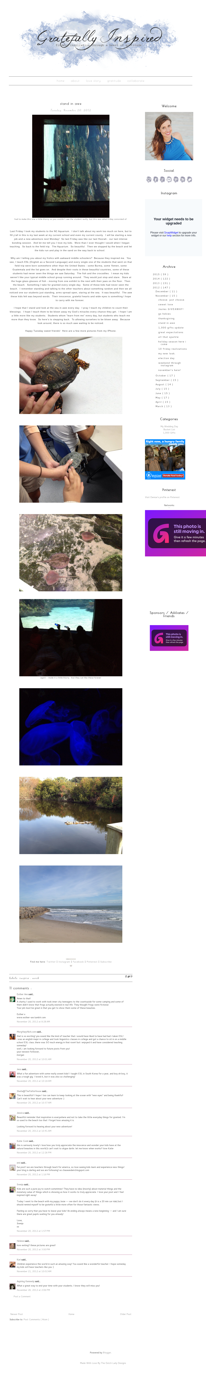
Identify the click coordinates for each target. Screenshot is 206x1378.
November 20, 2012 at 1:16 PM (33, 1174)
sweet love (165, 304)
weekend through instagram (169, 364)
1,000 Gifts (169, 432)
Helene (21, 1241)
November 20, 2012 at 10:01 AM (34, 1059)
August (160, 384)
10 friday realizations (172, 348)
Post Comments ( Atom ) (36, 1319)
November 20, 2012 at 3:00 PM (33, 1249)
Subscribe (106, 961)
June (158, 393)
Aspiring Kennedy (26, 1281)
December (162, 291)
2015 (157, 274)
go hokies (164, 313)
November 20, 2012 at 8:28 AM (33, 1021)
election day (166, 358)
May (158, 397)
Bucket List (169, 429)
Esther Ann (22, 994)
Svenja (20, 1184)
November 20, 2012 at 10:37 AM (34, 1102)
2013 (157, 283)
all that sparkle (168, 337)
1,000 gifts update (171, 327)
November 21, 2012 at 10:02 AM (34, 1271)
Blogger (107, 1352)
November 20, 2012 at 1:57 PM (33, 1231)
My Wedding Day (169, 426)
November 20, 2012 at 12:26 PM (34, 1152)
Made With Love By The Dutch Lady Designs (103, 1363)
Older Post (125, 1314)
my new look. (167, 353)
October (161, 375)
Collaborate (136, 80)
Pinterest (92, 961)
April (159, 402)
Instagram (64, 961)
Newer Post (16, 1314)
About (75, 80)
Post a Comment (22, 1296)
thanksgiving (166, 318)
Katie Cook (23, 1141)
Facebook (78, 961)
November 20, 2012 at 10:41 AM (34, 1130)
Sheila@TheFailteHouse (29, 1091)
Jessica (21, 1112)
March (159, 406)
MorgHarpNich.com (27, 1031)
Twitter (51, 961)
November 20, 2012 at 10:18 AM (34, 1081)
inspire (25, 977)
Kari (19, 1259)
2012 (157, 287)
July (158, 388)
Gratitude (114, 80)
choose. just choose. (171, 299)
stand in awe (166, 323)
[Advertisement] (165, 676)
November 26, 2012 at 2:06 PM (33, 1290)
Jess (19, 1069)
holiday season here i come (172, 343)
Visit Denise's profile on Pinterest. (162, 497)
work (36, 977)
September (163, 380)
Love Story (93, 80)
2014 (157, 278)
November (162, 295)
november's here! (169, 370)
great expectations (170, 332)
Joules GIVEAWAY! (171, 309)
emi (19, 1162)
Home (61, 80)
